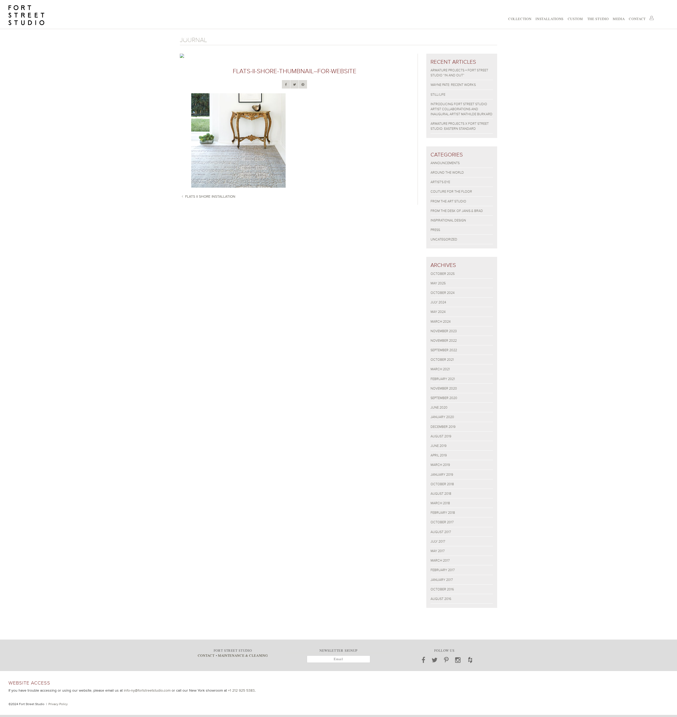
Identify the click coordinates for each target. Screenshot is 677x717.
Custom (575, 18)
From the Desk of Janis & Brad (457, 211)
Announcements (445, 163)
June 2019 (438, 446)
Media (619, 18)
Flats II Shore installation (210, 196)
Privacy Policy (58, 704)
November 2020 (444, 388)
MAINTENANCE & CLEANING (243, 655)
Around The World (447, 172)
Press (435, 230)
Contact (637, 18)
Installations (549, 18)
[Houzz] (470, 660)
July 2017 (438, 541)
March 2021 (440, 369)
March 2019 (440, 465)
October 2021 (442, 360)
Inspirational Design (448, 220)
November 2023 (444, 331)
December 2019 (443, 427)
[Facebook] (286, 84)
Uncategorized (444, 239)
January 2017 (442, 580)
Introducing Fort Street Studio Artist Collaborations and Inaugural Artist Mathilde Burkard (461, 109)
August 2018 (441, 494)
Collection (519, 18)
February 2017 (443, 570)
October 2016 (442, 589)
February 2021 (443, 379)
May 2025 (438, 283)
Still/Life (438, 94)
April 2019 (439, 455)
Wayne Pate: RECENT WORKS (453, 85)
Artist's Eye (440, 182)
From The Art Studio (448, 201)
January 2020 (442, 417)
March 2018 (440, 503)
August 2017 (441, 532)
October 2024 (443, 293)
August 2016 (441, 599)
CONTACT (206, 655)
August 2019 (441, 436)
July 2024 (438, 302)
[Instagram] (458, 660)
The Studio (598, 18)
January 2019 (442, 475)
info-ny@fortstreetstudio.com (147, 690)
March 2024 (441, 321)
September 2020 (444, 398)
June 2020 (439, 407)
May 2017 (438, 551)
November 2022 (444, 341)
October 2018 (442, 484)
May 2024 (438, 312)
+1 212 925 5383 (241, 690)
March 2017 (440, 560)
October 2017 (442, 522)
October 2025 (443, 274)
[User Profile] (651, 18)
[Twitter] (294, 84)
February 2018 (443, 513)
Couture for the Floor (451, 191)
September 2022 (444, 350)
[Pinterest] (302, 84)
